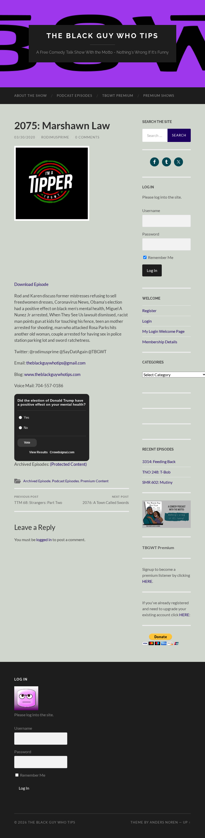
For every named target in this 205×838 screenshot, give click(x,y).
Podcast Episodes (74, 96)
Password (150, 234)
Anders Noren (164, 822)
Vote (27, 442)
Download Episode (31, 284)
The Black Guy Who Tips (102, 36)
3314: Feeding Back (159, 461)
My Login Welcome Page (163, 331)
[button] (51, 183)
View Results (38, 452)
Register (149, 310)
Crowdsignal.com (62, 452)
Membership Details (159, 341)
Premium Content (94, 481)
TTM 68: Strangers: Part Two (38, 500)
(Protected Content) (68, 464)
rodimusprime (55, 137)
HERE (147, 581)
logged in (44, 539)
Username (151, 210)
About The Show (30, 96)
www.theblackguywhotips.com (52, 374)
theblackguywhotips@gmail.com (56, 362)
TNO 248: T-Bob (156, 472)
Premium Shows (158, 96)
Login (147, 321)
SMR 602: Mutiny (157, 482)
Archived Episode (36, 481)
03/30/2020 (24, 137)
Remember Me (160, 257)
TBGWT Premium (117, 96)
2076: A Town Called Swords (105, 500)
